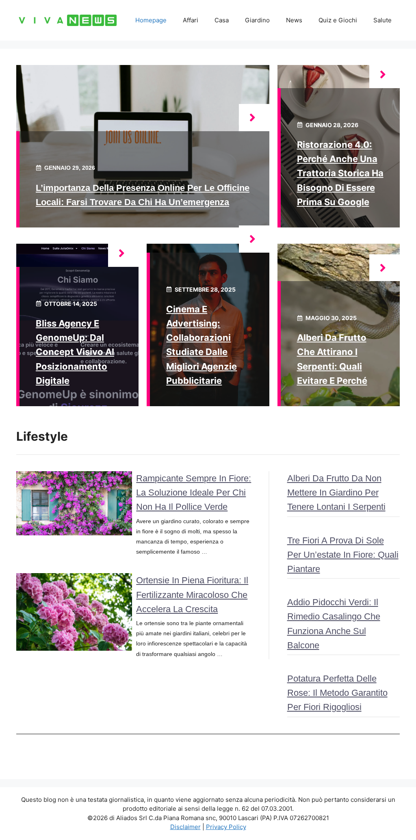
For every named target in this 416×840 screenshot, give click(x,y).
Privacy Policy (226, 827)
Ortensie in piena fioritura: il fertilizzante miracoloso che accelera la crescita (192, 594)
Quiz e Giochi (337, 20)
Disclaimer (185, 827)
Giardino (257, 20)
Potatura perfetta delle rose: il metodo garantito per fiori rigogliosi (337, 692)
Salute (382, 20)
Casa (221, 20)
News (294, 20)
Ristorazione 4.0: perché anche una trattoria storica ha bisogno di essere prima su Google (340, 173)
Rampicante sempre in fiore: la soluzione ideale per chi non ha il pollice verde (193, 492)
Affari (190, 20)
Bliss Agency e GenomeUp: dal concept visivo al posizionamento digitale (75, 352)
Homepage (151, 20)
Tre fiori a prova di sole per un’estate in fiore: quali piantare (343, 554)
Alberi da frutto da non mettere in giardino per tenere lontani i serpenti (336, 492)
